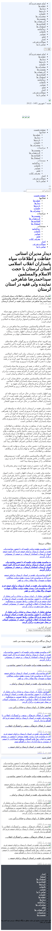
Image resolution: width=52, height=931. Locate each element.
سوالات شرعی (39, 42)
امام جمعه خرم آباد (37, 3)
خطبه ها (42, 6)
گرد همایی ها (40, 21)
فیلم (44, 37)
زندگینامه (41, 29)
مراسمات (41, 912)
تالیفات (42, 31)
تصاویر (43, 34)
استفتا (43, 876)
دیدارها (43, 8)
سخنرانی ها (41, 16)
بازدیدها (42, 11)
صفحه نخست (40, 130)
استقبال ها (41, 26)
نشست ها (41, 19)
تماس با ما (41, 44)
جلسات (42, 14)
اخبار (43, 39)
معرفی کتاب (34, 173)
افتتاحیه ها (41, 24)
